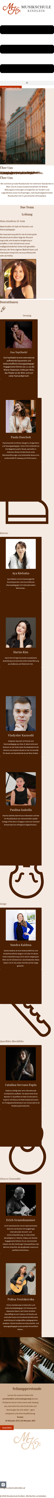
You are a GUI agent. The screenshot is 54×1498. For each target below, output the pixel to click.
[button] (27, 83)
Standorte (8, 1472)
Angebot (7, 1466)
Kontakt (7, 1478)
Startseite (8, 1455)
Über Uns (8, 1461)
